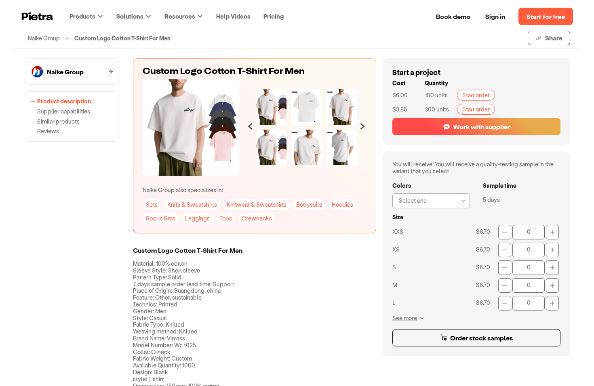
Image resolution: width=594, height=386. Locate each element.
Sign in (495, 16)
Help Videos (233, 16)
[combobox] (428, 200)
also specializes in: (183, 190)
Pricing (273, 16)
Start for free (546, 16)
